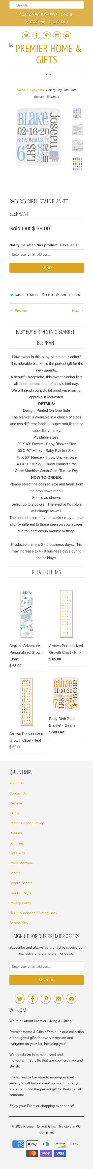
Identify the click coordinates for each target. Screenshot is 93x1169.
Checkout (59, 22)
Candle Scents (20, 883)
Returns (15, 833)
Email (77, 295)
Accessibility (18, 923)
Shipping (16, 843)
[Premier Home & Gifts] (46, 54)
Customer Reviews (38, 15)
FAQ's (14, 813)
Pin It (49, 295)
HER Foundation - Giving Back (33, 913)
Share (34, 295)
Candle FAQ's (20, 893)
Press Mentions (21, 863)
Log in (67, 15)
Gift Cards (17, 853)
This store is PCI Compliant (60, 1129)
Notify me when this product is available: (44, 245)
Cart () (37, 22)
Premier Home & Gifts (39, 1126)
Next (76, 310)
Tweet (18, 295)
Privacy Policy (20, 903)
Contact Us (18, 793)
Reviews (16, 803)
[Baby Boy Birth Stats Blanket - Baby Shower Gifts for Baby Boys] (39, 137)
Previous (21, 310)
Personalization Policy (26, 823)
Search (15, 873)
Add (63, 295)
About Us (16, 783)
